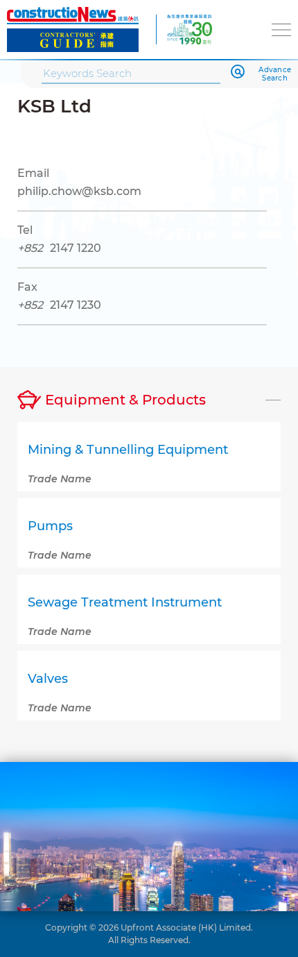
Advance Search (274, 74)
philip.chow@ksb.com (79, 191)
